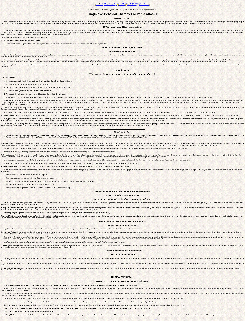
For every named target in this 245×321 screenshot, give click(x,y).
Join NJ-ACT (122, 5)
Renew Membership (144, 5)
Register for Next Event (106, 3)
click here (155, 318)
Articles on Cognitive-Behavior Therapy (106, 5)
